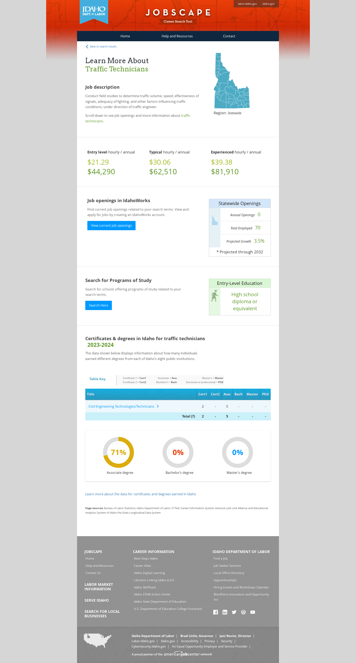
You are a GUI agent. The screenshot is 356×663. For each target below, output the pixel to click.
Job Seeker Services (227, 566)
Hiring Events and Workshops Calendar (241, 587)
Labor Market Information (98, 586)
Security (226, 641)
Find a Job (221, 558)
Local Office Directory (229, 573)
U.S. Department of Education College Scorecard (168, 609)
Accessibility (189, 641)
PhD (265, 394)
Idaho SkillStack (145, 587)
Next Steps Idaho (146, 558)
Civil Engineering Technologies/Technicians (122, 406)
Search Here (98, 305)
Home (125, 36)
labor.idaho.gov (247, 4)
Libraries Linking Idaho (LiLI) (154, 580)
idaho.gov (268, 4)
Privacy (210, 641)
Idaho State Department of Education (160, 601)
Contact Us (93, 573)
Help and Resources (177, 36)
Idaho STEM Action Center (152, 594)
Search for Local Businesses (102, 613)
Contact (229, 36)
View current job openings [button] (111, 225)
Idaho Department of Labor (241, 551)
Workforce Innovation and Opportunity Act (241, 597)
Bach (238, 394)
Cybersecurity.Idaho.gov (149, 646)
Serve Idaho (96, 600)
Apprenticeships (225, 580)
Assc (227, 394)
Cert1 (202, 394)
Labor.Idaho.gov (143, 641)
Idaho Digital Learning (149, 573)
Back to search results (103, 46)
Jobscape (93, 551)
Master (252, 394)
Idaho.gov (168, 641)
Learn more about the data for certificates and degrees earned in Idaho (140, 494)
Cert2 (215, 394)
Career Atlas (142, 566)
